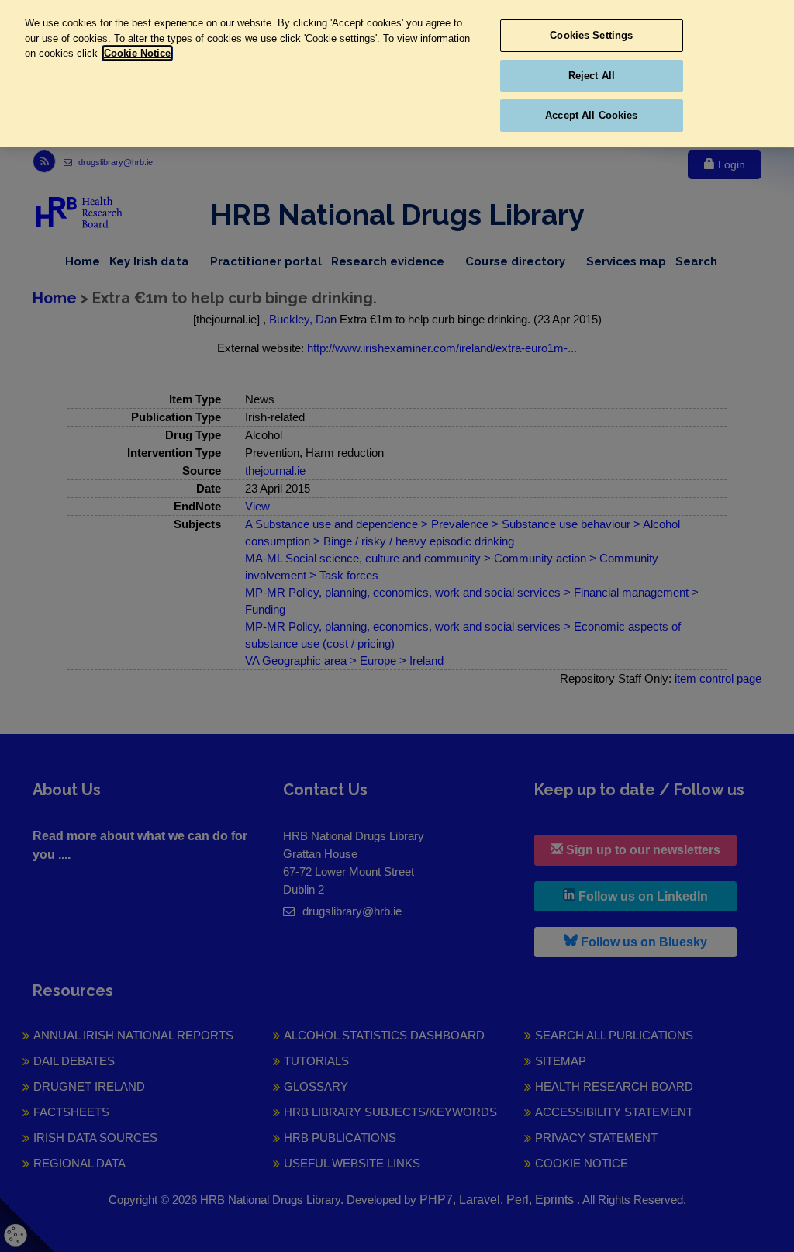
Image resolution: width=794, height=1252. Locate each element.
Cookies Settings (591, 35)
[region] (397, 73)
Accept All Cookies (591, 115)
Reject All (591, 75)
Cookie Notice (137, 53)
